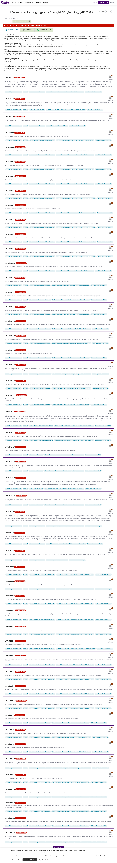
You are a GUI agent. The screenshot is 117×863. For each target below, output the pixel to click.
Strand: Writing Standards (36, 454)
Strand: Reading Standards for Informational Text (42, 140)
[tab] (11, 30)
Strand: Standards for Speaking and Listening (41, 425)
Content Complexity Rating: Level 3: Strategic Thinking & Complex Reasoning (66, 109)
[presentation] (21, 21)
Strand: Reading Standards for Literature (40, 285)
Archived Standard (20, 77)
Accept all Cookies (30, 860)
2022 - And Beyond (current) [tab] (22, 21)
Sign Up (95, 2)
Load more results (59, 847)
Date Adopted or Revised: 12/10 (93, 92)
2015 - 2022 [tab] (8, 21)
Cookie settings (16, 860)
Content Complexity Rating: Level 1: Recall (57, 126)
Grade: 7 (25, 526)
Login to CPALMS (103, 2)
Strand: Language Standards (37, 92)
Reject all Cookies (44, 860)
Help (113, 2)
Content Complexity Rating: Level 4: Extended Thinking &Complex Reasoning (64, 454)
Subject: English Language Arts (13, 92)
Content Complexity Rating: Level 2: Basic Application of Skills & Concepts (65, 92)
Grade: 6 (25, 92)
